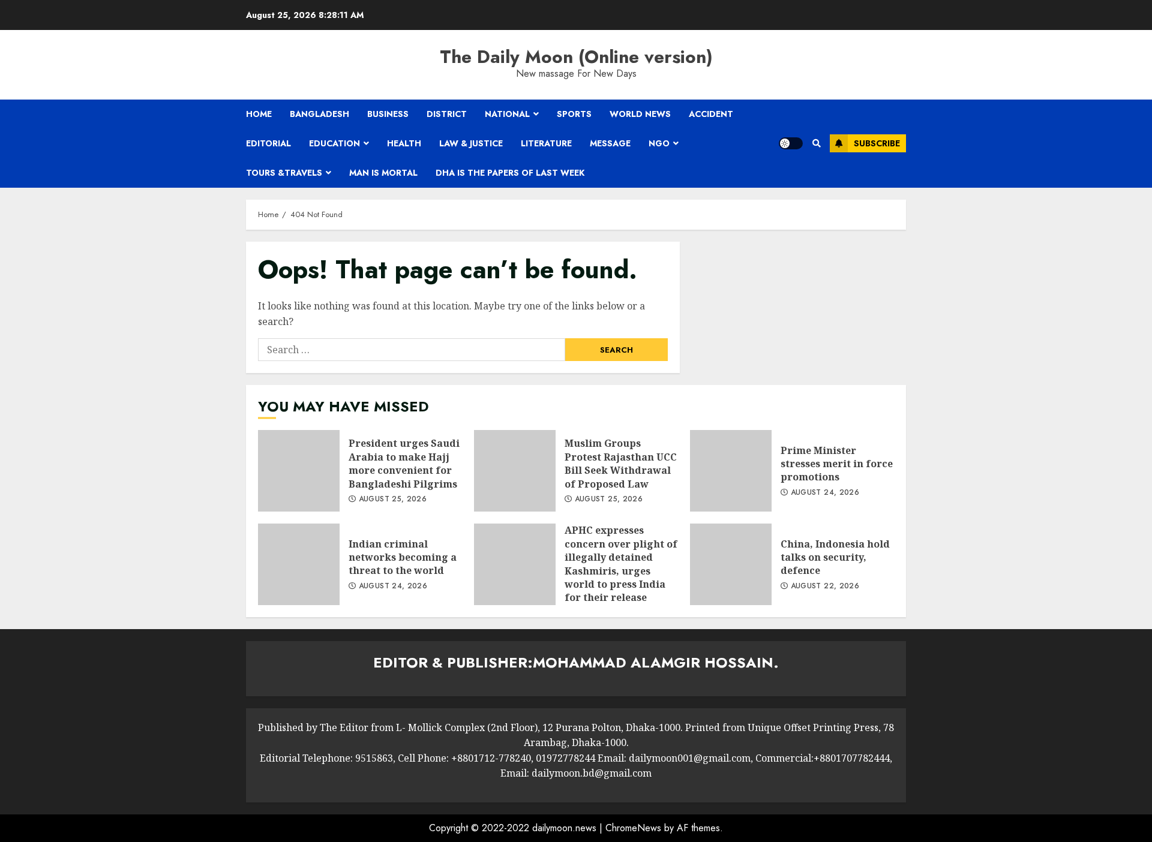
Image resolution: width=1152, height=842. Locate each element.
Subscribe (877, 143)
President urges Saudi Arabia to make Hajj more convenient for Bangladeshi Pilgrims (299, 471)
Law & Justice (471, 143)
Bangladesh (319, 114)
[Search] (816, 143)
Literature (546, 143)
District (447, 114)
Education (334, 143)
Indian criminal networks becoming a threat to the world (299, 564)
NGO (659, 143)
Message (610, 143)
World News (640, 114)
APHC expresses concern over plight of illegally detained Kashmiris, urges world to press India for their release (515, 564)
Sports (574, 114)
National (507, 114)
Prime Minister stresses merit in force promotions (731, 471)
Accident (711, 114)
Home (259, 114)
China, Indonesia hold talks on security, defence (731, 564)
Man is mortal (383, 173)
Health (404, 143)
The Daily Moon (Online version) (576, 57)
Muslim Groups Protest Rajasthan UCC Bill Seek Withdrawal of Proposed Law (515, 471)
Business (388, 114)
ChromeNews (633, 828)
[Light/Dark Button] (791, 143)
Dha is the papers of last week (510, 173)
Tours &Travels (284, 173)
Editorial (268, 143)
